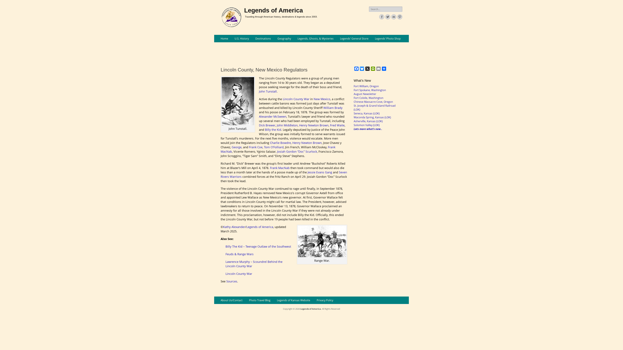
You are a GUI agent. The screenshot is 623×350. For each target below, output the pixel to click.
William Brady (332, 108)
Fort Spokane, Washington (370, 90)
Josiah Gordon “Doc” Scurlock (297, 151)
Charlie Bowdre (280, 143)
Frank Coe (256, 147)
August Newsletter (365, 94)
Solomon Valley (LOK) (367, 125)
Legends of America (273, 10)
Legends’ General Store (354, 38)
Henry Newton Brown (314, 125)
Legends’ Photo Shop (388, 38)
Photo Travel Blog (259, 300)
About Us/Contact (232, 300)
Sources (231, 281)
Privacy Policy (325, 300)
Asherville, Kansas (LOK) (368, 121)
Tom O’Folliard (274, 147)
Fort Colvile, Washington (368, 98)
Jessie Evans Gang (320, 172)
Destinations (263, 38)
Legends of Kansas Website (293, 300)
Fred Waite (337, 125)
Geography (284, 38)
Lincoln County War (296, 99)
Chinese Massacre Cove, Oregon (373, 102)
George (237, 147)
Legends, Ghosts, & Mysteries (316, 38)
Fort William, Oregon (366, 86)
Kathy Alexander (234, 227)
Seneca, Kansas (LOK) (367, 113)
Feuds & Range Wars (240, 254)
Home (224, 38)
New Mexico (322, 99)
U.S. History (242, 38)
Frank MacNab (280, 168)
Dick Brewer (267, 125)
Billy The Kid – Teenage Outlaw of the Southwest (258, 246)
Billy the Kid (273, 130)
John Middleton (287, 125)
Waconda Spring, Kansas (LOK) (372, 117)
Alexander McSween (272, 116)
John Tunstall (268, 91)
